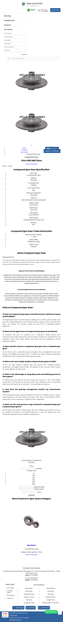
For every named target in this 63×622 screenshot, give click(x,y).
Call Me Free (45, 608)
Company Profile (9, 20)
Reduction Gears (29, 597)
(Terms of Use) (13, 615)
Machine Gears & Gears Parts (50, 603)
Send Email (55, 10)
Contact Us (7, 25)
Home (24, 148)
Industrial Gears (8, 37)
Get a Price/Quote (31, 164)
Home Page (7, 16)
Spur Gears (7, 50)
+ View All (24, 54)
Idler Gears (29, 600)
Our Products (8, 29)
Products (24, 150)
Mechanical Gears (9, 47)
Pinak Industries (34, 4)
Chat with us (52, 612)
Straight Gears (51, 600)
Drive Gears (7, 43)
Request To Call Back (52, 151)
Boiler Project (7, 33)
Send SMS (32, 608)
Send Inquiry (53, 149)
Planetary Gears (50, 597)
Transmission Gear (29, 603)
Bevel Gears (7, 40)
